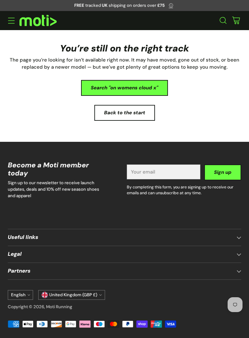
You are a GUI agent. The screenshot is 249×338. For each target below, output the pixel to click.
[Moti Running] (38, 20)
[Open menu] (11, 20)
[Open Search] (223, 20)
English (18, 295)
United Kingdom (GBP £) (73, 295)
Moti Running (59, 307)
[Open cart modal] (236, 20)
